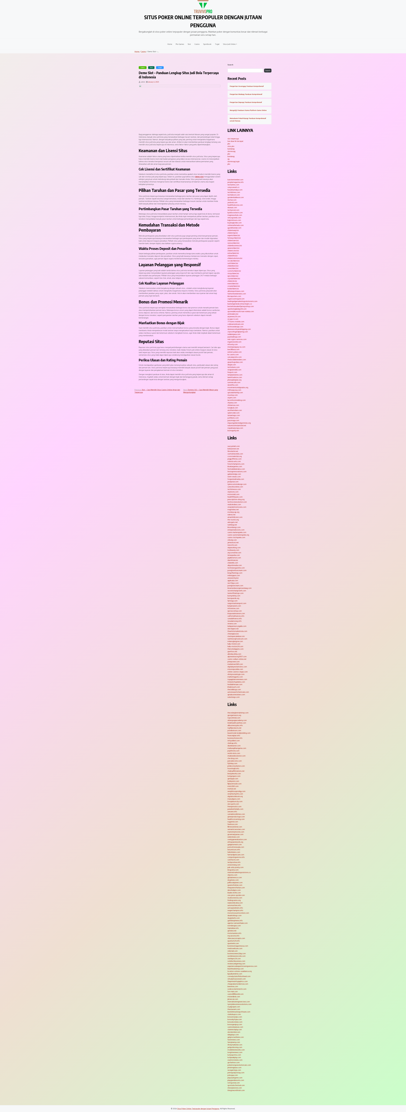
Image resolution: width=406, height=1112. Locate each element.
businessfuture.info (235, 738)
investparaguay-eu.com (236, 347)
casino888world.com (235, 994)
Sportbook (207, 44)
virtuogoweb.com (234, 218)
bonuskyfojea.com (235, 1019)
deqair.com (232, 365)
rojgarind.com (233, 822)
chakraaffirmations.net (236, 771)
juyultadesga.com (234, 337)
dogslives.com (233, 880)
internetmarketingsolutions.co (239, 872)
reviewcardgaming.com (236, 964)
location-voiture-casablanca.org (240, 971)
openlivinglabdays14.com (237, 309)
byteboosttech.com (235, 213)
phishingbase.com (234, 1067)
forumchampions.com (236, 464)
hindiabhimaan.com (235, 684)
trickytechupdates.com (236, 682)
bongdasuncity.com (235, 801)
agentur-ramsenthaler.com (238, 923)
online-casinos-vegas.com (238, 672)
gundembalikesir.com (236, 197)
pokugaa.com (233, 1075)
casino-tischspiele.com (236, 537)
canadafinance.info (235, 618)
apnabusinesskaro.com (236, 694)
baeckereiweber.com (235, 180)
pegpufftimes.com (234, 459)
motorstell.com (233, 494)
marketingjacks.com (235, 677)
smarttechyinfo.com (235, 794)
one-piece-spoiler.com (236, 895)
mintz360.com (233, 786)
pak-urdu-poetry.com (235, 867)
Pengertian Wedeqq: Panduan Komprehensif (246, 94)
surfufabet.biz (233, 263)
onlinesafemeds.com (236, 225)
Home (169, 44)
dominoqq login (234, 161)
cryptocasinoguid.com (236, 299)
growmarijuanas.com (235, 834)
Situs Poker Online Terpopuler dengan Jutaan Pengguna (198, 1109)
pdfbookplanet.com (235, 882)
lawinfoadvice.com (235, 377)
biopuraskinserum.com (236, 613)
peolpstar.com (233, 482)
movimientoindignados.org (238, 387)
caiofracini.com (233, 860)
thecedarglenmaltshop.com (238, 713)
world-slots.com (234, 753)
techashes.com (233, 185)
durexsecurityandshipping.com (239, 329)
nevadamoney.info (235, 621)
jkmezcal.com (233, 999)
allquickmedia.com (235, 565)
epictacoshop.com (235, 611)
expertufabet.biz (234, 235)
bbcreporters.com (234, 296)
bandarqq (231, 149)
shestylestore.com (235, 1088)
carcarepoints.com (235, 357)
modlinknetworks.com (236, 1050)
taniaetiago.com (234, 415)
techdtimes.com (234, 192)
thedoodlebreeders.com (237, 360)
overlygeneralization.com (237, 839)
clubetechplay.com (235, 1029)
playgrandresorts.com (236, 1080)
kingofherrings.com (235, 573)
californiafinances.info (236, 616)
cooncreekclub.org (235, 456)
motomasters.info (234, 933)
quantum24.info (234, 941)
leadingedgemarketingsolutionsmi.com (242, 301)
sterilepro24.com (234, 959)
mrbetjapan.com (234, 575)
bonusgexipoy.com (235, 1024)
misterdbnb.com (234, 997)
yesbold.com (232, 202)
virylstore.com (233, 492)
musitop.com (233, 395)
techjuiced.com (233, 210)
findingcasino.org (234, 900)
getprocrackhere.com (236, 1037)
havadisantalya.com (235, 190)
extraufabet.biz (233, 253)
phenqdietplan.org (234, 380)
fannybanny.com (234, 1042)
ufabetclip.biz (233, 233)
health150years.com (235, 497)
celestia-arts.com (234, 461)
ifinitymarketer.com (235, 1045)
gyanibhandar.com (234, 228)
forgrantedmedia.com (236, 479)
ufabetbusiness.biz (235, 245)
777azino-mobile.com (236, 322)
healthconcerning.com (236, 819)
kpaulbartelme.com (235, 974)
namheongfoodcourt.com (237, 639)
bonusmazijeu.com (235, 1017)
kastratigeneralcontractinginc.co (240, 304)
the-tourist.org (233, 520)
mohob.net (232, 789)
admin (143, 82)
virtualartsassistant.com (237, 979)
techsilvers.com (234, 367)
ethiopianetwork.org (235, 842)
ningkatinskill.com (234, 370)
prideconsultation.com (236, 766)
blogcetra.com (233, 870)
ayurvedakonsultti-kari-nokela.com (241, 311)
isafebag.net (232, 525)
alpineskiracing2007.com (237, 656)
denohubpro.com (234, 890)
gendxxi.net (232, 931)
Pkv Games (180, 44)
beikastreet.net (233, 449)
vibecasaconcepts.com (236, 938)
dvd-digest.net (233, 629)
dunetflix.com (233, 385)
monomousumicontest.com (238, 913)
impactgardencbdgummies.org (239, 423)
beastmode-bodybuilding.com (239, 733)
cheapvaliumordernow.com (238, 984)
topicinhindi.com (234, 718)
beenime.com (233, 986)
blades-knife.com (234, 893)
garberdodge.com (234, 474)
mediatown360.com (235, 664)
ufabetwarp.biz (233, 230)
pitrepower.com (234, 662)
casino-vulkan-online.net (237, 659)
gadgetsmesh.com (235, 844)
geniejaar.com (233, 779)
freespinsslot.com (234, 806)
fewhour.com (233, 824)
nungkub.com (233, 408)
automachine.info (234, 905)
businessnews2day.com (237, 953)
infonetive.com (233, 608)
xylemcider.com (233, 413)
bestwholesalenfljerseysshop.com (241, 306)
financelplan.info (234, 735)
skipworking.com (234, 547)
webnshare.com (234, 837)
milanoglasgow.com (235, 641)
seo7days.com (233, 583)
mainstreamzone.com (236, 832)
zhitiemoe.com (233, 405)
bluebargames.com (235, 466)
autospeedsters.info (235, 908)
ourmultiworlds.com (235, 454)
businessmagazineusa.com (238, 946)
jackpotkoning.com (235, 1047)
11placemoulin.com (234, 784)
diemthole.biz (233, 560)
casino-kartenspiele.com (237, 532)
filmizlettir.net (233, 451)
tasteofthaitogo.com (235, 593)
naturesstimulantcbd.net (237, 425)
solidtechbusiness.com (236, 961)
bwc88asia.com (233, 349)
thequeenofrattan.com (236, 888)
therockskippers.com (235, 649)
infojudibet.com (234, 741)
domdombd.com (234, 1032)
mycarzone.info (233, 936)
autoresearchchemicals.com (238, 692)
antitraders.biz (233, 314)
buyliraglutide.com (235, 223)
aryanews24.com (234, 316)
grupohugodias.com (235, 362)
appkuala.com (233, 580)
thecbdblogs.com (234, 689)
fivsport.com (232, 372)
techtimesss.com (234, 489)
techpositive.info (234, 862)
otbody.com (232, 540)
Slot (189, 44)
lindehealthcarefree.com (237, 723)
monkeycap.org (233, 512)
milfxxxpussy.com (234, 390)
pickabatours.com (234, 730)
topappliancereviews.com (237, 679)
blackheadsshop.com (236, 969)
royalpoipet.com (234, 1007)
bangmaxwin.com (234, 606)
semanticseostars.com (236, 829)
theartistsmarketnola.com (237, 631)
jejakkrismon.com (234, 558)
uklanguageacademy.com (237, 720)
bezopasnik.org (233, 598)
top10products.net (234, 728)
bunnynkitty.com (234, 596)
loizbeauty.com (233, 550)
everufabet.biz (233, 283)
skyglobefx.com (234, 918)
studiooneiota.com (235, 898)
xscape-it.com (233, 319)
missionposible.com (235, 669)
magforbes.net (233, 509)
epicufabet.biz (233, 276)
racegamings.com (234, 1070)
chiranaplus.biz (233, 634)
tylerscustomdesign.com (237, 484)
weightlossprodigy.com (236, 791)
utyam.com (232, 398)
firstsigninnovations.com (237, 471)
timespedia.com (234, 555)
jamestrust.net (233, 542)
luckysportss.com (234, 1055)
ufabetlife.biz (233, 256)
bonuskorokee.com (235, 1022)
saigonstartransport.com (237, 603)
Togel (217, 44)
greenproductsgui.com (236, 817)
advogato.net (233, 522)
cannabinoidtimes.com (236, 814)
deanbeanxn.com (234, 746)
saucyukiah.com (234, 446)
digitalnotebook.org (235, 796)
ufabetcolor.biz (233, 251)
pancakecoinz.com (235, 761)
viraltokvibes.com (234, 504)
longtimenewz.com (235, 1052)
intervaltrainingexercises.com (239, 1002)
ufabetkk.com (233, 563)
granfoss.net (232, 651)
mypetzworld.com (234, 342)
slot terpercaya (233, 139)
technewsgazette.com (236, 568)
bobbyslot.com (233, 781)
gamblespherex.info (235, 920)
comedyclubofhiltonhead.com (239, 976)
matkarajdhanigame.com (237, 748)
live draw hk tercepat (235, 141)
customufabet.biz (234, 271)
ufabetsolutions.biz (235, 258)
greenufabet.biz (233, 248)
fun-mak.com (233, 991)
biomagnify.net (233, 430)
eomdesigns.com (234, 926)
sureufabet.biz (233, 268)
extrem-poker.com (235, 352)
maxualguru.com (234, 799)
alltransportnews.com (236, 291)
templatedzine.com (235, 375)
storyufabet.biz (233, 273)
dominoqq (231, 151)
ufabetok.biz (232, 281)
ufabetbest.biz (233, 266)
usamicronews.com (235, 1060)
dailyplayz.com (233, 1035)
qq (228, 159)
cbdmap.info (232, 743)
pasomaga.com (233, 420)
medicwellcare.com (235, 948)
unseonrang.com (234, 865)
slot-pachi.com (233, 804)
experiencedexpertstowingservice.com (242, 966)
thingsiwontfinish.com (236, 1090)
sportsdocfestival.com (236, 1085)
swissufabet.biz (233, 243)
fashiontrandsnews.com (237, 294)
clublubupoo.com (234, 1014)
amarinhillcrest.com (235, 517)
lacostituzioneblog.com (237, 400)
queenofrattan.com (235, 885)
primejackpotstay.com (236, 1073)
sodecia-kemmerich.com (237, 989)
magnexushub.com (235, 215)
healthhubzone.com (235, 205)
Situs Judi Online (229, 44)
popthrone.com (233, 751)
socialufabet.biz (234, 261)
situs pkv (231, 146)
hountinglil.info (233, 768)
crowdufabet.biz (234, 286)
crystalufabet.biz (234, 278)
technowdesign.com (235, 327)
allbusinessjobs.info (235, 725)
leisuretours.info (234, 850)
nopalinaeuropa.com (235, 428)
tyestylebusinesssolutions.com (239, 1004)
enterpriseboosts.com (236, 530)
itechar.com (232, 200)
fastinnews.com (234, 1040)
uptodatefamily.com (235, 392)
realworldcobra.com (235, 903)
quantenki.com (233, 943)
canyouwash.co (233, 187)
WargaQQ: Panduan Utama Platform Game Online (248, 110)
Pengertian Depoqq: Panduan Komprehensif (246, 102)
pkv (229, 144)
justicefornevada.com (236, 847)
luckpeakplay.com (234, 1057)
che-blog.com (233, 758)
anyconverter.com (234, 553)
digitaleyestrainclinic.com (237, 667)
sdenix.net (231, 515)
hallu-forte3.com (234, 644)
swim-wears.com (234, 477)
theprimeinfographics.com (238, 981)
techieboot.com (234, 195)
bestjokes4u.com (234, 773)
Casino (197, 44)
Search (230, 65)
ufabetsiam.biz (233, 240)
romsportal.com (234, 1083)
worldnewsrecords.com (237, 956)
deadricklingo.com (234, 915)
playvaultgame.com (235, 1078)
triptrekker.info (233, 928)
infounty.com (233, 344)
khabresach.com (234, 687)
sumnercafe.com (234, 382)
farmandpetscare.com (236, 855)
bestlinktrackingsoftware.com (239, 1012)
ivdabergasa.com (234, 334)
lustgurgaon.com (234, 776)
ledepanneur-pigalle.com (237, 626)
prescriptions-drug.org (236, 499)
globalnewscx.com (235, 877)
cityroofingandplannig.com (238, 332)
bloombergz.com (234, 527)
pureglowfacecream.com (237, 570)
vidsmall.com (233, 951)
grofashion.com (234, 1062)
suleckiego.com (234, 697)
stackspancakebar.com (236, 636)
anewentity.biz (233, 578)
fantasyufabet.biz (234, 238)
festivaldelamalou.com (236, 469)
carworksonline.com (235, 487)
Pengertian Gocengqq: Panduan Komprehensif (247, 86)
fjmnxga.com (232, 601)
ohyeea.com (232, 403)
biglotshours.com (234, 220)
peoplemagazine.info (236, 182)
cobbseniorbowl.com (236, 324)
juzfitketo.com (233, 418)
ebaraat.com (232, 207)
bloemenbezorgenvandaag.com (240, 588)
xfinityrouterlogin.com (236, 674)
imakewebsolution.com (237, 756)
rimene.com (232, 624)
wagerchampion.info (235, 910)
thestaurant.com (234, 1009)
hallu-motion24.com (235, 646)
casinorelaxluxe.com (235, 1027)
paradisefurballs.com (235, 809)
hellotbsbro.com (234, 852)
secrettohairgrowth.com (237, 591)
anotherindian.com (235, 410)
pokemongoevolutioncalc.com (239, 1065)
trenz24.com (232, 545)
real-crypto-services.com (237, 339)
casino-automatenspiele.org (238, 535)
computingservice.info (236, 857)
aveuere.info (232, 812)
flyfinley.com (232, 763)
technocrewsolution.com (237, 502)
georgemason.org (234, 715)
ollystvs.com (232, 875)
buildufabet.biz (233, 289)
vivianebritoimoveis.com (237, 507)
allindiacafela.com (234, 654)
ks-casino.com (233, 354)
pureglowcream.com (235, 586)
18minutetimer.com (235, 827)
